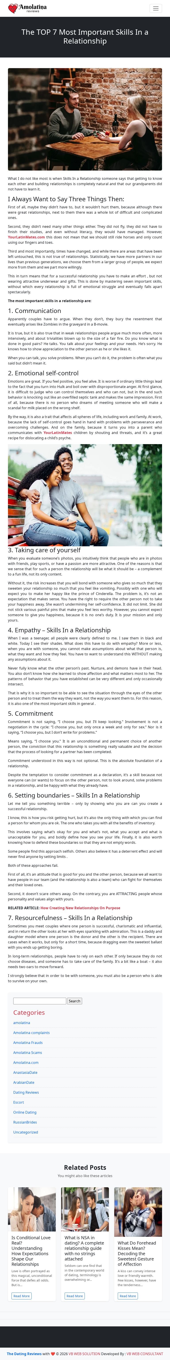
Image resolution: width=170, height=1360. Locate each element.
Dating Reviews (26, 1092)
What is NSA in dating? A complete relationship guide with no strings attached (84, 1248)
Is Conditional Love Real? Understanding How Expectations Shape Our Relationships (31, 1251)
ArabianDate (23, 1082)
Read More (22, 1296)
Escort (18, 1102)
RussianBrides (25, 1122)
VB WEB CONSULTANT (145, 1353)
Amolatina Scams (27, 1052)
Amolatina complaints (31, 1032)
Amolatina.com (26, 1062)
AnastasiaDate (25, 1072)
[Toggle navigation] (156, 8)
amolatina (21, 1022)
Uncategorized (25, 1132)
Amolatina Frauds (28, 1042)
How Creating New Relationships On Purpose (80, 907)
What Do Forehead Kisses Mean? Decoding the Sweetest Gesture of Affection (137, 1253)
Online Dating (25, 1112)
